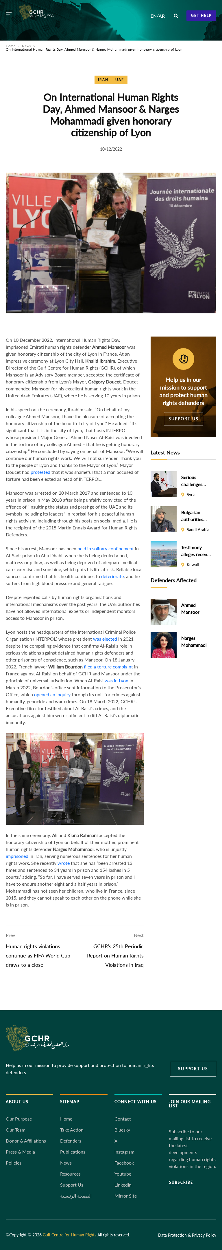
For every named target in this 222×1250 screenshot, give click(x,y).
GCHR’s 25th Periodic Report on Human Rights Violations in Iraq (115, 955)
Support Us (71, 1184)
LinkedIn (123, 1184)
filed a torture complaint (108, 666)
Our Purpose (19, 1118)
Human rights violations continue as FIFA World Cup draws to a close (38, 955)
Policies (13, 1162)
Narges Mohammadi (194, 641)
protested (40, 472)
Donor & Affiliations (26, 1140)
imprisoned (17, 856)
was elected (105, 639)
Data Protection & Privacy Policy (187, 1235)
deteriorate (112, 576)
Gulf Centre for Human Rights (69, 1234)
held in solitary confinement (105, 548)
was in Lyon (116, 680)
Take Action (72, 1129)
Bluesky (122, 1129)
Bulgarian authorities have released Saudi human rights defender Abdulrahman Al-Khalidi (195, 515)
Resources (70, 1173)
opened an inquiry (52, 694)
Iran (103, 80)
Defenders (70, 1140)
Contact (122, 1118)
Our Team (15, 1129)
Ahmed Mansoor (190, 608)
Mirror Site (125, 1195)
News (26, 46)
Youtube (122, 1173)
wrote (64, 863)
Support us (184, 418)
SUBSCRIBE (181, 1182)
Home (10, 46)
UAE (119, 80)
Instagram (124, 1151)
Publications (72, 1151)
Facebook (124, 1162)
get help (201, 15)
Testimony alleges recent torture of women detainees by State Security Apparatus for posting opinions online (195, 550)
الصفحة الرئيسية (76, 1195)
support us (193, 1068)
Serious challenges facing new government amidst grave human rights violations (194, 480)
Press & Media (20, 1151)
